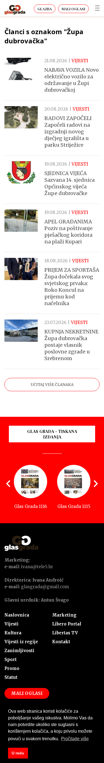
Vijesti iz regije (21, 641)
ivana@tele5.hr (37, 566)
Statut (10, 677)
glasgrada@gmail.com (45, 586)
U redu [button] (18, 753)
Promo (11, 668)
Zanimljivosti (19, 650)
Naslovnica (16, 615)
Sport (10, 659)
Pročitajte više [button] (75, 738)
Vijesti (11, 624)
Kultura (12, 632)
